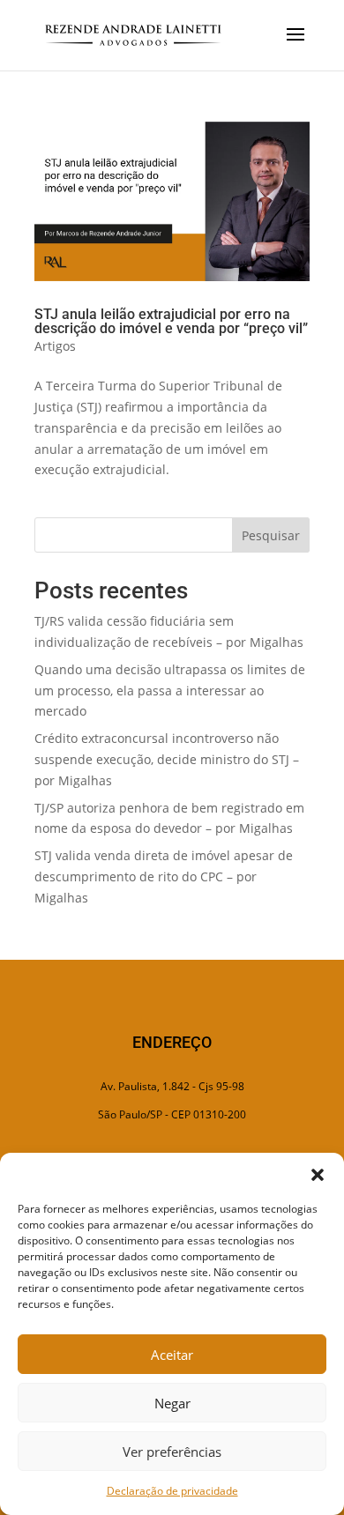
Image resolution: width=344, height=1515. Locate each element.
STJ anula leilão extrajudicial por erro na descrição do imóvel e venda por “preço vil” (171, 321)
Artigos (55, 346)
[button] (317, 1175)
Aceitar (172, 1354)
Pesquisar (271, 535)
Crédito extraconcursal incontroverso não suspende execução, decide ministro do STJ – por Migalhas (166, 759)
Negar (172, 1403)
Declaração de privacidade (172, 1490)
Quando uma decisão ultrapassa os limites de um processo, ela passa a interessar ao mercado (169, 690)
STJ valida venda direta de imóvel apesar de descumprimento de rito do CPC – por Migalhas (163, 876)
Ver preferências (172, 1451)
